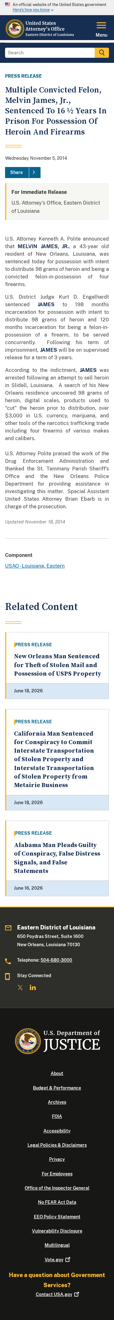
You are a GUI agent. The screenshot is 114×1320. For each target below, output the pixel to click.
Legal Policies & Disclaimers (57, 1145)
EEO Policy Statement (57, 1216)
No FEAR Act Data (57, 1202)
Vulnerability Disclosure (57, 1230)
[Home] (40, 36)
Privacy (57, 1159)
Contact (54, 1294)
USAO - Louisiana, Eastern (35, 566)
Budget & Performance (57, 1087)
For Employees (57, 1173)
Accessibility (57, 1130)
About (57, 1073)
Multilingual (57, 1245)
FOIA (57, 1116)
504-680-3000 (56, 960)
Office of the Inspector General (57, 1188)
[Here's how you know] (57, 7)
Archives (57, 1102)
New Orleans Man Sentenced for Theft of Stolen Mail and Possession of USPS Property (57, 665)
